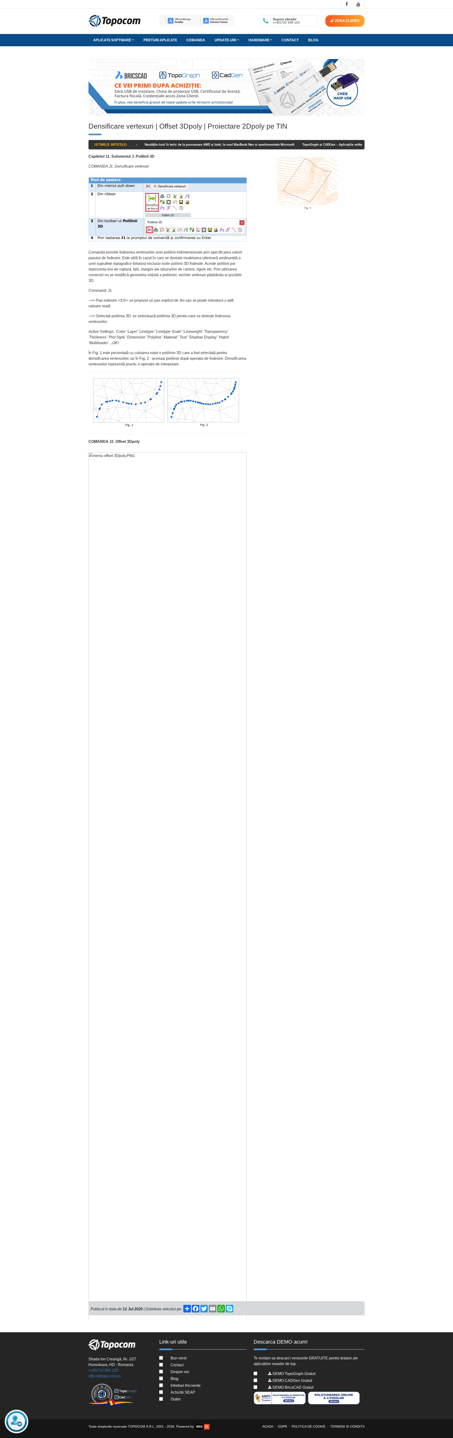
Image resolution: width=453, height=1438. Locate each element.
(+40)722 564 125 (103, 1370)
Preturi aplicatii (160, 40)
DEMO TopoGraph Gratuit (293, 1374)
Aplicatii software (112, 40)
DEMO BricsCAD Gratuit (293, 1387)
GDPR (282, 1426)
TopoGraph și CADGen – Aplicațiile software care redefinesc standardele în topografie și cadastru (346, 144)
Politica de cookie (309, 1426)
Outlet (175, 1399)
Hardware (258, 40)
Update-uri (225, 40)
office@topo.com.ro (104, 1376)
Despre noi (180, 1372)
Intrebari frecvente (186, 1385)
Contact (290, 40)
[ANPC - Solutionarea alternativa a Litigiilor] (280, 1398)
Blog (313, 40)
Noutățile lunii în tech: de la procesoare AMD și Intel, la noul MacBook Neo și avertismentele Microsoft (192, 144)
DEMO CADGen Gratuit (292, 1381)
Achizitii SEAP (183, 1392)
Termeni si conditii (347, 1426)
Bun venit (178, 1358)
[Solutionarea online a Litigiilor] (334, 1398)
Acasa (267, 1426)
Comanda (195, 40)
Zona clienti (346, 21)
